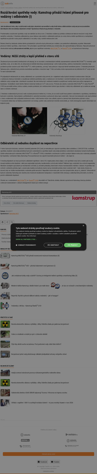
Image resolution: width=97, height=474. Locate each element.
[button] (48, 239)
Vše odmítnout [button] (53, 245)
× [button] (83, 225)
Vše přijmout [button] (73, 245)
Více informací (31, 236)
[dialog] (48, 237)
